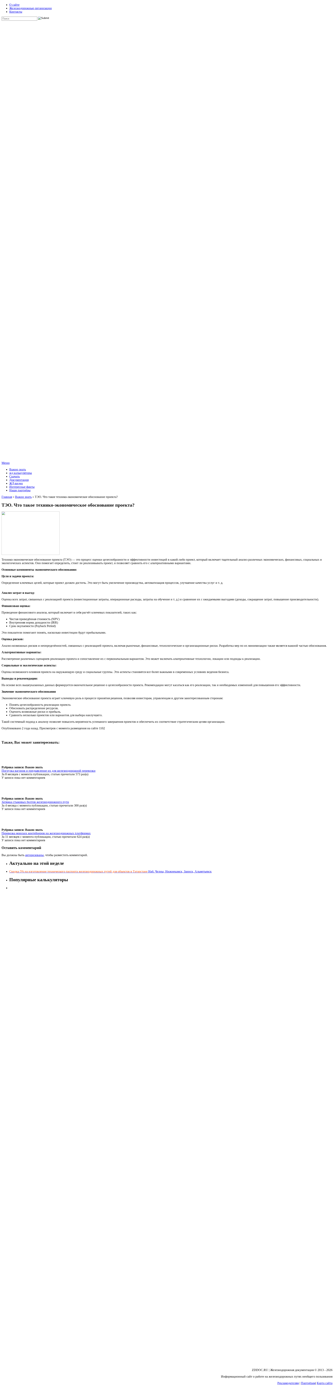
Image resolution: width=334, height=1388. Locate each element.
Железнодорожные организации (30, 8)
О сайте (14, 4)
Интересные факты (22, 486)
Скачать (14, 476)
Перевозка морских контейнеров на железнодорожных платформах (46, 833)
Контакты (15, 11)
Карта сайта (324, 1383)
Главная (7, 496)
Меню (6, 463)
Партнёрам (308, 1383)
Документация (19, 480)
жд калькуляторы (20, 473)
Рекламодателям (288, 1383)
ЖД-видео (16, 483)
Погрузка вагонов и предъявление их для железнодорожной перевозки (48, 770)
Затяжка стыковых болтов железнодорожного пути (35, 802)
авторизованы (34, 855)
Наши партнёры (20, 490)
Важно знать (17, 469)
